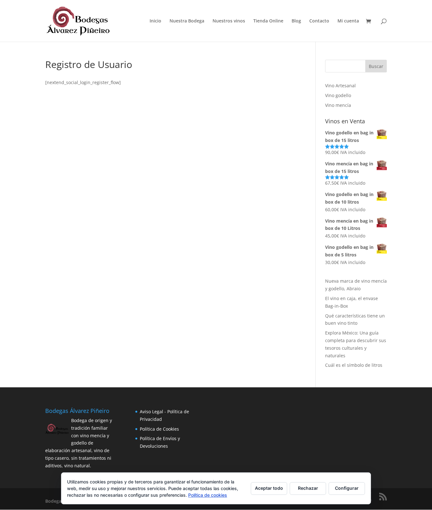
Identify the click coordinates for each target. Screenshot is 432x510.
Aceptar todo (269, 488)
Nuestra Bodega (187, 21)
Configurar (347, 488)
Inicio (155, 21)
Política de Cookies (159, 429)
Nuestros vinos (229, 21)
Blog (296, 21)
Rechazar (308, 488)
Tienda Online (268, 21)
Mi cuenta (348, 21)
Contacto (319, 21)
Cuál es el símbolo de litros (353, 365)
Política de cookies (207, 495)
